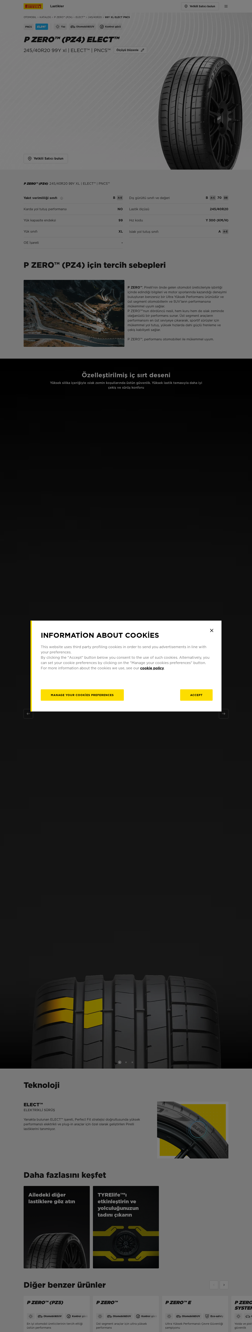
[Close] (212, 630)
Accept (196, 694)
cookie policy (152, 668)
